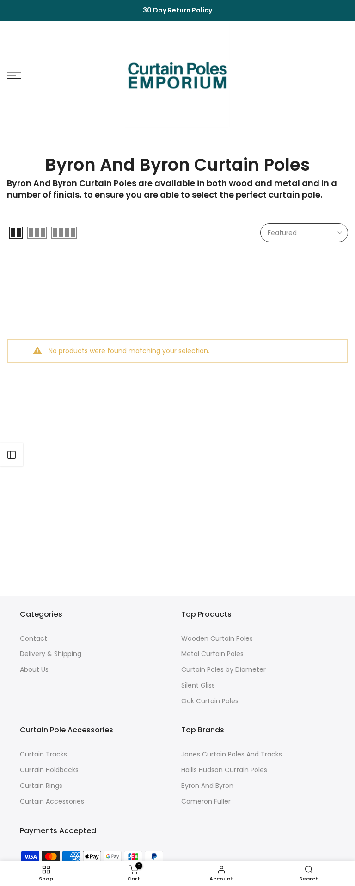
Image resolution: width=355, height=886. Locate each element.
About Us (34, 669)
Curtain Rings (41, 785)
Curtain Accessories (52, 801)
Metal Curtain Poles (212, 654)
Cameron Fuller (206, 801)
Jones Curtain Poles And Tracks (231, 754)
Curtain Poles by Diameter (223, 669)
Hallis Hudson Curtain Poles (224, 770)
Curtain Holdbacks (49, 770)
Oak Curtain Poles (210, 701)
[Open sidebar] (11, 454)
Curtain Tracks (43, 754)
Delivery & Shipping (50, 654)
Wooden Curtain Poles (217, 638)
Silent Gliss (198, 685)
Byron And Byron (207, 785)
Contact (33, 638)
